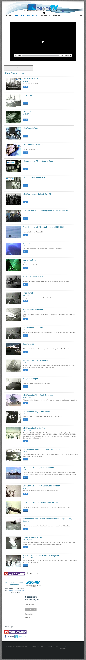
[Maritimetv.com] (43, 7)
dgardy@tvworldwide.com (16, 590)
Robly (27, 617)
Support (63, 648)
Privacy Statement (37, 646)
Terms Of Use (53, 646)
